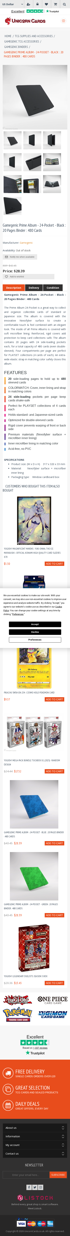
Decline (35, 632)
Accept (35, 624)
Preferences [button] (18, 614)
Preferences (34, 640)
